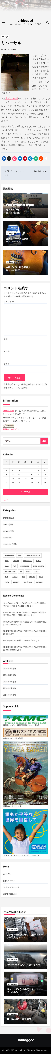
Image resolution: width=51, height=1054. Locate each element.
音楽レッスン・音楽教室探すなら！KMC (21, 725)
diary (9, 205)
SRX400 (32, 577)
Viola (41, 577)
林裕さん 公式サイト (12, 806)
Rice (23, 577)
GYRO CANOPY (38, 566)
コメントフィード (11, 887)
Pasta (28, 571)
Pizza (36, 571)
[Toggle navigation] (3, 22)
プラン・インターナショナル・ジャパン (21, 855)
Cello (7, 561)
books (6, 524)
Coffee (38, 561)
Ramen (15, 577)
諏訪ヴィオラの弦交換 (17, 238)
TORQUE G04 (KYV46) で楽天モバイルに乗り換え (25, 622)
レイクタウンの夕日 (12, 640)
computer (7, 544)
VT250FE (16, 582)
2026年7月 (8, 668)
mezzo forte (8, 410)
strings (5, 37)
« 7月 (6, 500)
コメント (9, 301)
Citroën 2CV (27, 561)
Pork (6, 577)
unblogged (25, 21)
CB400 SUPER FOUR (33, 555)
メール (7, 351)
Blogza (30, 1050)
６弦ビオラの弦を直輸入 (18, 267)
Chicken (16, 561)
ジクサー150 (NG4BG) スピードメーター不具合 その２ (25, 936)
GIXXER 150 (24, 566)
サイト (7, 363)
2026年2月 (8, 688)
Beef (19, 555)
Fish (14, 566)
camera (6, 531)
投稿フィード (9, 881)
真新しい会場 (11, 98)
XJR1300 (39, 582)
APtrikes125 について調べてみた (23, 964)
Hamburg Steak (10, 571)
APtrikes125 (9, 555)
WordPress (28, 582)
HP (21, 571)
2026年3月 (8, 682)
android (6, 518)
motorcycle (19, 205)
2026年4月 (8, 675)
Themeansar (41, 1050)
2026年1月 (8, 695)
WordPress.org (10, 894)
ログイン (7, 874)
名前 (6, 339)
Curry (7, 566)
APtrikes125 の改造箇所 (19, 1019)
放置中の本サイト (11, 429)
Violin (7, 582)
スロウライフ (12, 210)
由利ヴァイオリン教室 (13, 738)
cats (5, 537)
